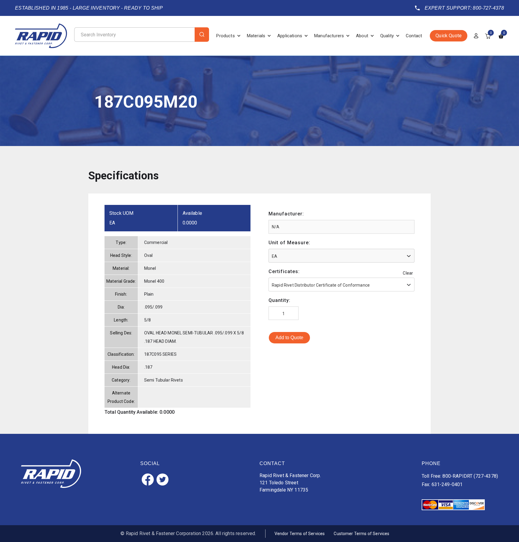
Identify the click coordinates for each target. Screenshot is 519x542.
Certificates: (284, 271)
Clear (408, 273)
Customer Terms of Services (361, 533)
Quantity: (279, 300)
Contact (414, 35)
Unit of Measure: (289, 242)
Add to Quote (289, 337)
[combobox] (341, 256)
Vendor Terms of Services (300, 533)
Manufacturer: (286, 214)
